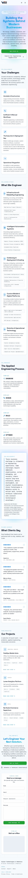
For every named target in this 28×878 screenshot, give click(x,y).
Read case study (8, 669)
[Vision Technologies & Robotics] (4, 2)
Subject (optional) (9, 798)
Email (5, 792)
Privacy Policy (5, 874)
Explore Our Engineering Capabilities (13, 56)
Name (4, 785)
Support (9, 868)
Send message (12, 822)
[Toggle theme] (21, 2)
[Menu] (25, 2)
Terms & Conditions (17, 874)
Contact (3, 868)
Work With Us (14, 51)
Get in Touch (14, 763)
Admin (14, 868)
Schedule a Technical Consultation (15, 767)
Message (5, 805)
